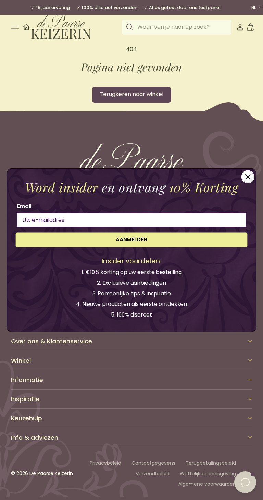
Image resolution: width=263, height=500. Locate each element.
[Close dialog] (248, 176)
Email (24, 206)
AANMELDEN (131, 239)
